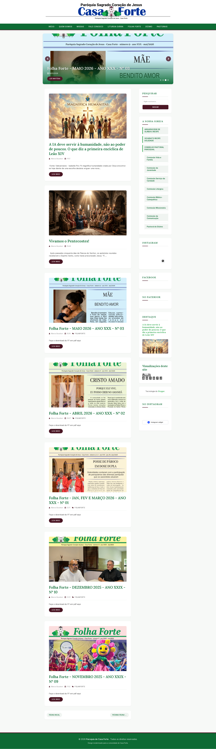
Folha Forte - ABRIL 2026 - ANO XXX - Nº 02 (87, 413)
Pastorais (162, 27)
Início (51, 27)
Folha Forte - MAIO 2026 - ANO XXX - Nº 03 (86, 328)
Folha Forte (134, 27)
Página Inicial (54, 715)
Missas (80, 27)
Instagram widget (156, 422)
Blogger (161, 391)
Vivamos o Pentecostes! (69, 241)
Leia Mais (56, 174)
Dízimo (148, 27)
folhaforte (80, 333)
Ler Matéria (55, 79)
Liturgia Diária (115, 27)
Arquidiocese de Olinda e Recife (152, 130)
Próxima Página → (119, 715)
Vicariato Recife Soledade (152, 139)
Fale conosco (96, 27)
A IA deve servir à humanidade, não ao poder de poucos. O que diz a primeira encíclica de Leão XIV (87, 149)
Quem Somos (65, 27)
